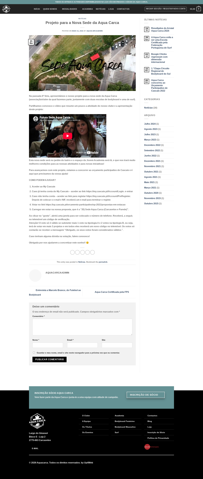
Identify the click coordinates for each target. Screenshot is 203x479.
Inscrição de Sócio (156, 432)
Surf (117, 432)
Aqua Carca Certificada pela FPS (112, 292)
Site (103, 340)
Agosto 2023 (150, 129)
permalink (103, 262)
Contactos (123, 9)
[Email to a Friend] (82, 252)
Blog (149, 421)
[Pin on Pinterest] (87, 252)
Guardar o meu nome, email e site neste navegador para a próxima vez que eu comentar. (78, 353)
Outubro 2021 (151, 172)
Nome (35, 340)
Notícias (100, 9)
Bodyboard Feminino (125, 421)
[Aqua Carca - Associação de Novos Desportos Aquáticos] (16, 9)
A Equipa (86, 421)
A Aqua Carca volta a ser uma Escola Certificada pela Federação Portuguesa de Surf (162, 42)
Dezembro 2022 (152, 145)
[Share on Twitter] (77, 252)
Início (37, 9)
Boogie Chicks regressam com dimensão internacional (159, 58)
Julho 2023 (150, 134)
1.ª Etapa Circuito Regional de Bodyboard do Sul (160, 71)
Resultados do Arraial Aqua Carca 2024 (162, 29)
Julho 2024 (150, 124)
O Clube (86, 415)
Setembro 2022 (152, 150)
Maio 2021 (149, 182)
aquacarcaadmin (95, 31)
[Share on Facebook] (72, 252)
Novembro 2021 (152, 166)
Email (70, 340)
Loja (111, 9)
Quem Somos (50, 9)
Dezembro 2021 (152, 161)
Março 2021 (150, 187)
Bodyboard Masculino (125, 427)
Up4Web (88, 462)
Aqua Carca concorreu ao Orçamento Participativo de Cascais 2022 (159, 85)
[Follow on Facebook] (169, 463)
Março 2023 (150, 140)
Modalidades (69, 9)
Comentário (38, 316)
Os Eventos (87, 432)
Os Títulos (87, 427)
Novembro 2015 (152, 198)
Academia (87, 9)
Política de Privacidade (158, 438)
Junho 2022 (150, 156)
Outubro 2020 (151, 193)
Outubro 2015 (151, 203)
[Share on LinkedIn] (92, 252)
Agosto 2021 (150, 177)
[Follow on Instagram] (172, 463)
